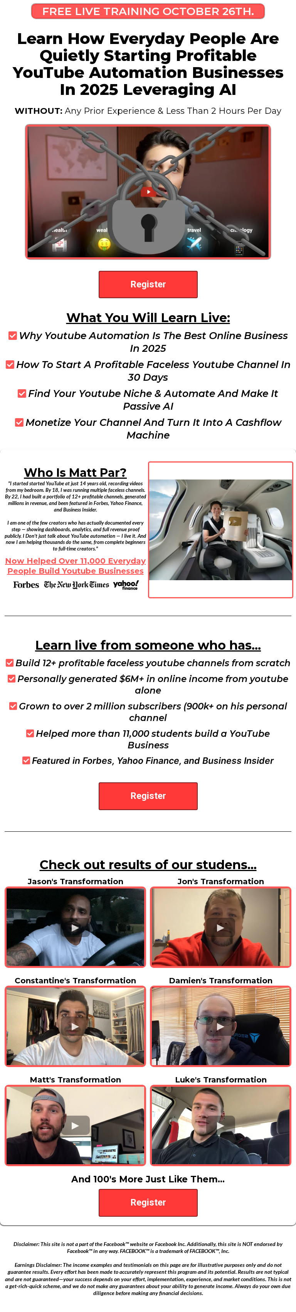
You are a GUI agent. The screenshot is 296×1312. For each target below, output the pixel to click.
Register (148, 284)
